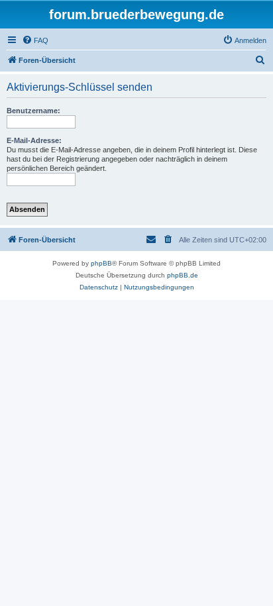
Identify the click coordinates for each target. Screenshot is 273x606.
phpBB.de (182, 275)
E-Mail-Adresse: (34, 140)
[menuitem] (35, 40)
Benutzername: (33, 111)
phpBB (101, 263)
